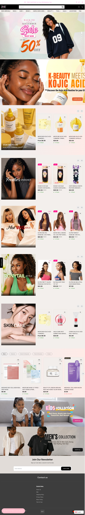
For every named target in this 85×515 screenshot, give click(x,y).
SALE (64, 11)
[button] (79, 512)
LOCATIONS (72, 11)
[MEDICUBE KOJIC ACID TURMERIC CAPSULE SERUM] (76, 124)
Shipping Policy (40, 494)
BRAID (28, 11)
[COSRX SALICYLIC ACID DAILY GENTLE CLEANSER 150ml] (76, 319)
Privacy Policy (39, 497)
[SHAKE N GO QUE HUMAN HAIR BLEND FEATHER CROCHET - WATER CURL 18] (60, 174)
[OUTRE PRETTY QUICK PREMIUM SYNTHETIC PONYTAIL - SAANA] (45, 270)
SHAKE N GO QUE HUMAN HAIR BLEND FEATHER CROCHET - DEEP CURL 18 (44, 187)
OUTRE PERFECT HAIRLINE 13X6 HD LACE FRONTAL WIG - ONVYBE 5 (75, 234)
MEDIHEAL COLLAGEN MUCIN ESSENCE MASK (73, 388)
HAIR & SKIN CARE (38, 11)
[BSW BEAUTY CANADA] (3, 7)
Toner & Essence (38, 354)
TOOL (58, 11)
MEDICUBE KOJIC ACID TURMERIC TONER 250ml (60, 137)
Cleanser (13, 354)
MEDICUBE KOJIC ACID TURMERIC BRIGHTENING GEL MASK (44, 137)
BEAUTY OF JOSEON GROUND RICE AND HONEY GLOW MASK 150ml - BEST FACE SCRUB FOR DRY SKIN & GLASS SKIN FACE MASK (52, 389)
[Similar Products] (18, 360)
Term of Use (39, 502)
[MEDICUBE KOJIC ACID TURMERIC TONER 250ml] (60, 124)
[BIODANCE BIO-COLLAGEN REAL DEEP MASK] (11, 371)
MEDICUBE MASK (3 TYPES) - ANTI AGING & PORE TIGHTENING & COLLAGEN (30, 389)
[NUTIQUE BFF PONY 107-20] (60, 270)
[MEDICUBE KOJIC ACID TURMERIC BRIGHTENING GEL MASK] (45, 124)
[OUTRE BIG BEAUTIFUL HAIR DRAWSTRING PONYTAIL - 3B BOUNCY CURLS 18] (76, 270)
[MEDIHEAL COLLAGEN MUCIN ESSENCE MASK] (73, 371)
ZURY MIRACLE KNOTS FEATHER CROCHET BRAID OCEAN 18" (75, 187)
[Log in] (78, 6)
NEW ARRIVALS (5, 11)
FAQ (80, 11)
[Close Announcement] (82, 2)
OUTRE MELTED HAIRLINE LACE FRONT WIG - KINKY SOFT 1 (44, 234)
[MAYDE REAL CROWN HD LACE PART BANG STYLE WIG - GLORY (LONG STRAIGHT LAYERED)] (60, 220)
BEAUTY (50, 11)
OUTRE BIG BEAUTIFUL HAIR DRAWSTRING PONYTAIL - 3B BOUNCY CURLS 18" (75, 283)
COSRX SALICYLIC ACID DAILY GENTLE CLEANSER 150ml (75, 333)
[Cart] (82, 6)
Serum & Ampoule (24, 354)
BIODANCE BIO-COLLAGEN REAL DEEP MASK (10, 388)
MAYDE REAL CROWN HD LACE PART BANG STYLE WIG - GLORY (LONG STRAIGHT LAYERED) (59, 234)
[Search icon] (62, 7)
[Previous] (78, 111)
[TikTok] (79, 2)
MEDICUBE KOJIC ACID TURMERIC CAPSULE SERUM (75, 137)
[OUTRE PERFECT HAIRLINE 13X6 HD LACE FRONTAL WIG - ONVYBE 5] (76, 220)
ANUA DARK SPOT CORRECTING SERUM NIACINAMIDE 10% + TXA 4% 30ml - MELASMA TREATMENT (60, 333)
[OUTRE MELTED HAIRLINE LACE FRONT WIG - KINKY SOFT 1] (45, 220)
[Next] (81, 111)
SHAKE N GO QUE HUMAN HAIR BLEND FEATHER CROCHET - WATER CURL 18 (59, 187)
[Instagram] (77, 2)
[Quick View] (49, 117)
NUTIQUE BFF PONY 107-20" (59, 283)
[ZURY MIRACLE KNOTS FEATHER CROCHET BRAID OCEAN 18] (76, 174)
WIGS (14, 11)
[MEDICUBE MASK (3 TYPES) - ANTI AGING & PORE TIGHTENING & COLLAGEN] (32, 371)
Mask (4, 354)
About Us (38, 489)
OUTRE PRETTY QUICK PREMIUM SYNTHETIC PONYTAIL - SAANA (44, 283)
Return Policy (39, 499)
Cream (49, 354)
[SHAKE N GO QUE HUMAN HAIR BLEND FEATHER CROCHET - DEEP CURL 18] (45, 174)
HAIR (21, 11)
